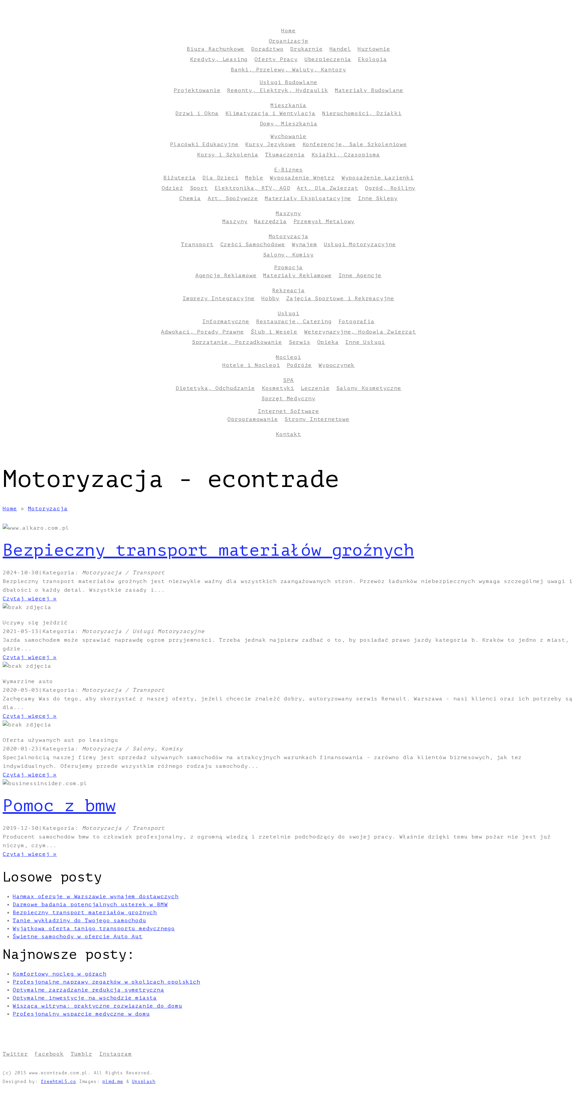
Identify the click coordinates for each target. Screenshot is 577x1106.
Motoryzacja (48, 509)
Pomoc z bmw (59, 805)
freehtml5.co (58, 1081)
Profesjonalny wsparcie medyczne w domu (81, 1014)
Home (10, 509)
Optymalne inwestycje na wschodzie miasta (85, 998)
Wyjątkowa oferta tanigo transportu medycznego (94, 929)
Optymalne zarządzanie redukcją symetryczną (88, 990)
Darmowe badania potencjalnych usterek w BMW (90, 905)
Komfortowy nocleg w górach (60, 974)
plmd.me (113, 1081)
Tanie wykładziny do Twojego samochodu (79, 921)
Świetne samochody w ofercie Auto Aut (78, 937)
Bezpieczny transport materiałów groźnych (208, 550)
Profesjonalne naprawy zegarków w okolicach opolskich (106, 982)
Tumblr (81, 1054)
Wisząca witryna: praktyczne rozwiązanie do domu (97, 1006)
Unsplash (143, 1081)
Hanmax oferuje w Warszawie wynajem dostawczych (96, 897)
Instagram (115, 1054)
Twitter (15, 1054)
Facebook (49, 1054)
